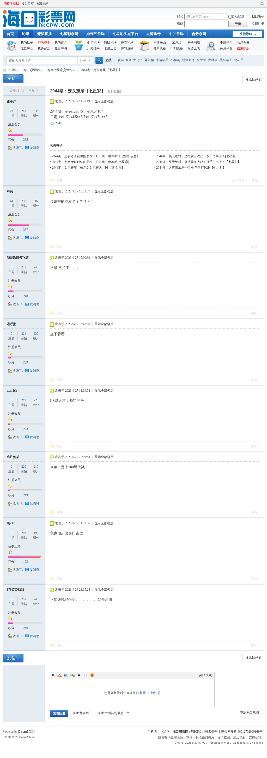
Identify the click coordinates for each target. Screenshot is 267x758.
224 (23, 334)
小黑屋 (164, 731)
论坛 (25, 34)
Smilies (92, 675)
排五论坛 (127, 42)
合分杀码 (199, 34)
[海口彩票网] (39, 26)
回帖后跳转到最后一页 (114, 713)
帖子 (83, 60)
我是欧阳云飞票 (18, 258)
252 (23, 599)
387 (36, 201)
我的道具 (60, 42)
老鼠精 (149, 60)
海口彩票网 (5, 70)
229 (36, 334)
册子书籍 (193, 42)
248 (36, 267)
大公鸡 (137, 60)
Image (66, 675)
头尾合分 (243, 42)
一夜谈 (119, 60)
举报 (254, 181)
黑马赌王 (226, 60)
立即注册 (258, 24)
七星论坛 (93, 42)
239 (23, 201)
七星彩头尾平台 (125, 34)
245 (23, 111)
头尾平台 (226, 48)
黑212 (11, 523)
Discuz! (23, 731)
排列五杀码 (95, 34)
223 (36, 400)
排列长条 (177, 48)
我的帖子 (27, 42)
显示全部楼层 (104, 101)
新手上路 (14, 546)
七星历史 (110, 48)
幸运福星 (162, 60)
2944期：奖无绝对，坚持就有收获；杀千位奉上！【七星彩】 (198, 162)
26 (11, 111)
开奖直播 (44, 34)
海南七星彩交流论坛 (61, 70)
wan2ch (12, 390)
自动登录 (238, 16)
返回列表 (255, 79)
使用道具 (238, 181)
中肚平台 (226, 42)
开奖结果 (93, 48)
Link (72, 675)
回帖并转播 (81, 713)
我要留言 (44, 48)
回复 (60, 181)
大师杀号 (153, 34)
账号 (180, 16)
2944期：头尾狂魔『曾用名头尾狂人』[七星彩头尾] (87, 167)
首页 (10, 34)
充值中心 (27, 48)
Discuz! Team (27, 737)
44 (11, 201)
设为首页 (27, 3)
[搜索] (98, 60)
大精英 (212, 60)
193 (36, 533)
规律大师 (188, 60)
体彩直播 (127, 48)
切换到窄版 (261, 3)
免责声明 (60, 48)
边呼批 (11, 324)
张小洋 (11, 101)
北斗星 (239, 60)
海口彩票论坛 (32, 70)
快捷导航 (246, 34)
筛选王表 (193, 48)
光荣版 (201, 60)
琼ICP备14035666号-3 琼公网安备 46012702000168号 (227, 731)
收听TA (18, 148)
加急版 (176, 42)
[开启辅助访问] (257, 3)
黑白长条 (160, 48)
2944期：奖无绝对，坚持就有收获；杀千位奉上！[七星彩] (196, 156)
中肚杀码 (176, 34)
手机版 (152, 731)
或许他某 (13, 457)
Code (85, 675)
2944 (58, 123)
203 (23, 533)
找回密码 (258, 16)
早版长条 (160, 42)
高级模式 (205, 675)
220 (23, 466)
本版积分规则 (249, 712)
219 (23, 400)
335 (36, 111)
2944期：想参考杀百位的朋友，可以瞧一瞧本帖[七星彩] (90, 162)
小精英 (175, 60)
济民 (10, 191)
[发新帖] (13, 78)
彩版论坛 (110, 42)
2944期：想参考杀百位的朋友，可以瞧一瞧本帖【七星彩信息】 (95, 156)
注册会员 (14, 124)
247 (23, 267)
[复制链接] (113, 91)
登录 (142, 693)
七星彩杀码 (69, 34)
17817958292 (15, 589)
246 (36, 599)
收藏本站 (42, 3)
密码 (180, 24)
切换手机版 (11, 3)
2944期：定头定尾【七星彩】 (101, 70)
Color (59, 675)
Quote (79, 675)
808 (128, 60)
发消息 (34, 148)
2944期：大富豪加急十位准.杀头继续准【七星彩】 (191, 167)
